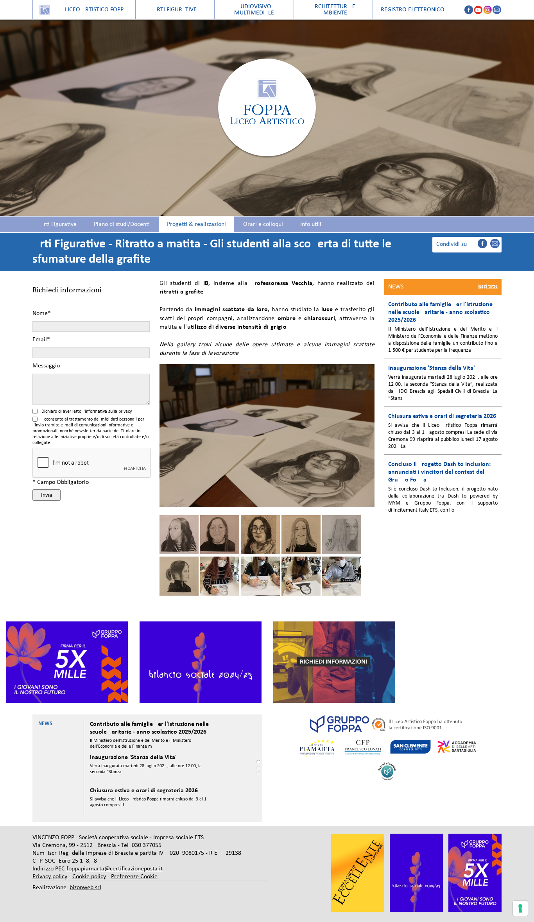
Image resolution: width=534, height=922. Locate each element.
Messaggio (46, 366)
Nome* (41, 313)
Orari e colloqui (263, 224)
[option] (67, 662)
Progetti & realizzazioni (196, 224)
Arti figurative (175, 10)
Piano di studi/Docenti (122, 224)
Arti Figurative (58, 224)
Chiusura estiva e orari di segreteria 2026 (144, 791)
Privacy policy (49, 877)
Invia (46, 495)
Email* (41, 340)
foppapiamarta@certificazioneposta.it (114, 869)
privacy (125, 411)
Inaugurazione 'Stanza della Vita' (133, 757)
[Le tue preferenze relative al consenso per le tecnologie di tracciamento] (520, 908)
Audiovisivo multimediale (254, 10)
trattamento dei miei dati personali (103, 419)
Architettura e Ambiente (333, 10)
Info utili (310, 224)
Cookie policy (89, 877)
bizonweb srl (85, 887)
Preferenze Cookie (134, 877)
